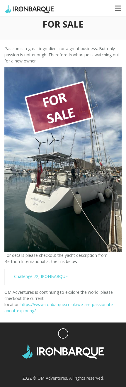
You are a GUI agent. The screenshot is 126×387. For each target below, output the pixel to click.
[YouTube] (74, 366)
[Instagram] (63, 366)
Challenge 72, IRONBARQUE (41, 276)
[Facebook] (51, 366)
